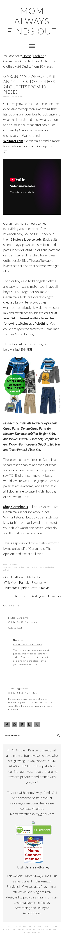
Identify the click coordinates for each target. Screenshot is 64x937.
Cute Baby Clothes (19, 567)
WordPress (33, 932)
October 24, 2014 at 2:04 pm (27, 644)
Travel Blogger (15, 688)
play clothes (51, 567)
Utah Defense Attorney (33, 867)
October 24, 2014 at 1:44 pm (22, 622)
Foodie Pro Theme (38, 926)
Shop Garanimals (15, 507)
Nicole (16, 640)
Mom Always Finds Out (32, 21)
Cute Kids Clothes (32, 567)
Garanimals (43, 567)
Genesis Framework (37, 929)
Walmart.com (13, 141)
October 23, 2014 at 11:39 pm (23, 693)
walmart (6, 570)
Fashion (14, 564)
